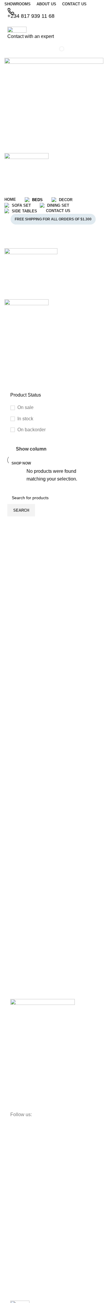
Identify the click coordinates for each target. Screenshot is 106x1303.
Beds (15, 1218)
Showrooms (21, 1170)
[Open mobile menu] (53, 242)
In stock (25, 418)
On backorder (31, 429)
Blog (14, 1180)
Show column (31, 449)
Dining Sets (21, 1248)
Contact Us (20, 1160)
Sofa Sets (19, 1238)
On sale (25, 407)
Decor (15, 1228)
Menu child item (25, 1268)
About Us (18, 1150)
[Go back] (11, 361)
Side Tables (21, 1258)
